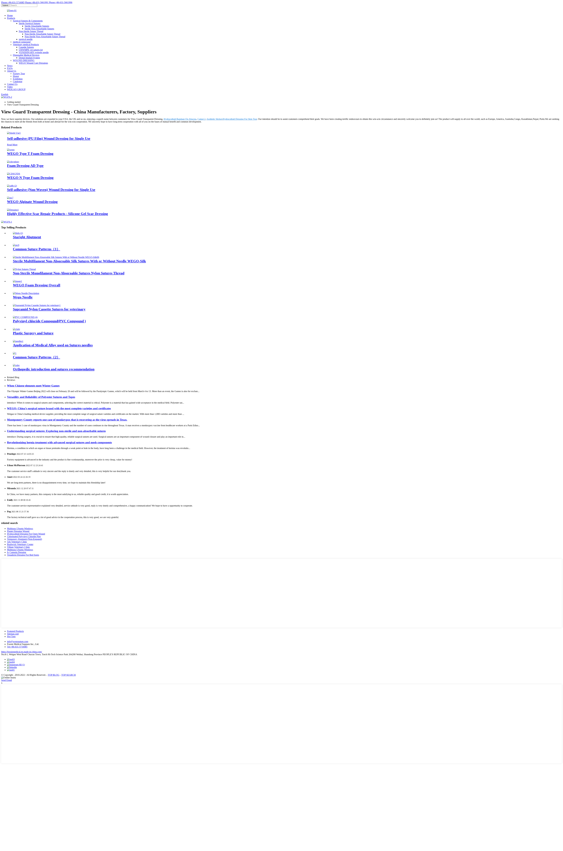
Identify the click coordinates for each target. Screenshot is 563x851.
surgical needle (26, 39)
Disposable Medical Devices (26, 55)
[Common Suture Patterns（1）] (16, 245)
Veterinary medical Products (26, 44)
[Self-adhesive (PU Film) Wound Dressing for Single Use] (14, 133)
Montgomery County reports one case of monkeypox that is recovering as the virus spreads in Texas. (67, 419)
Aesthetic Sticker (214, 119)
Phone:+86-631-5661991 (37, 2)
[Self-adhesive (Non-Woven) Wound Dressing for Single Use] (12, 186)
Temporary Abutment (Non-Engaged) (24, 539)
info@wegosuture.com (17, 641)
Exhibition (18, 79)
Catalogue (17, 81)
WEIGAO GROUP (16, 89)
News (9, 65)
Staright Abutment (27, 237)
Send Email (6, 680)
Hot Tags (11, 636)
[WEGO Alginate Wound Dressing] (10, 198)
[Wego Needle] (26, 293)
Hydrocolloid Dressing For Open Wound (26, 534)
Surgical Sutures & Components (28, 21)
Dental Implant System (29, 57)
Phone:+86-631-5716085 (12, 2)
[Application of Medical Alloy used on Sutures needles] (18, 341)
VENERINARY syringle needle (34, 52)
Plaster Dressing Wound (18, 531)
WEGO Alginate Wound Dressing (32, 202)
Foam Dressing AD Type (25, 166)
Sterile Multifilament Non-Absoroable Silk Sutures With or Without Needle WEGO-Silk (79, 261)
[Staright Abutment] (18, 233)
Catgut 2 (201, 119)
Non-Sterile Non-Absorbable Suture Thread (45, 36)
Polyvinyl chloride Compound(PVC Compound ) (49, 321)
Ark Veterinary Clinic (17, 541)
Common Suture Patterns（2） (36, 357)
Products (11, 18)
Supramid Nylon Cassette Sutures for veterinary (49, 309)
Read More (12, 144)
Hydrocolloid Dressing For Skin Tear (240, 119)
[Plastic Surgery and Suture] (16, 329)
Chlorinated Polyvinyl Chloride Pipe (24, 536)
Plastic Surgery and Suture (33, 333)
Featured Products (15, 631)
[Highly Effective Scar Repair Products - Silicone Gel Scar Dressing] (13, 210)
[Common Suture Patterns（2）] (14, 353)
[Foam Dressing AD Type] (13, 161)
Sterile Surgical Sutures (29, 23)
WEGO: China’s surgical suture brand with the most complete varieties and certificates (59, 408)
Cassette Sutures (26, 47)
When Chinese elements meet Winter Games (33, 385)
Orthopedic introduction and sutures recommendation (53, 369)
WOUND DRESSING (23, 60)
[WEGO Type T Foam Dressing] (11, 149)
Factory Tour (19, 73)
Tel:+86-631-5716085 (17, 647)
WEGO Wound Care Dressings (33, 63)
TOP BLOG (53, 675)
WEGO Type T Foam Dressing (30, 153)
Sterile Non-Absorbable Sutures (39, 28)
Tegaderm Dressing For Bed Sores (23, 555)
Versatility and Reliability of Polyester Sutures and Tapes (41, 397)
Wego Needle (23, 297)
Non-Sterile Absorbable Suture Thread (42, 34)
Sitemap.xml (13, 634)
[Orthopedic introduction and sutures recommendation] (16, 365)
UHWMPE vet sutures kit (31, 50)
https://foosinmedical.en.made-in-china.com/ (21, 651)
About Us (11, 71)
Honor (16, 76)
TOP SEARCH (68, 675)
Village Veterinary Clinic (18, 547)
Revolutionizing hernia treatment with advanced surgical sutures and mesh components (59, 442)
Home (10, 15)
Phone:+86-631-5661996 (60, 2)
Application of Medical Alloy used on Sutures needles (53, 345)
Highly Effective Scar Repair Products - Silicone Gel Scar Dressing (57, 214)
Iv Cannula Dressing (16, 552)
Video (10, 87)
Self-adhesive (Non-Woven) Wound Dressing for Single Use (51, 190)
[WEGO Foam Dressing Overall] (17, 281)
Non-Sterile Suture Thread (31, 31)
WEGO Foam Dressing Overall (36, 285)
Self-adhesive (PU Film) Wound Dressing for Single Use (48, 138)
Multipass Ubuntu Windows (20, 528)
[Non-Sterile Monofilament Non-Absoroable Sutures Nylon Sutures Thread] (24, 269)
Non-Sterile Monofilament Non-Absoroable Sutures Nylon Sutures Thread (68, 273)
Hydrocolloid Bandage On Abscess (180, 119)
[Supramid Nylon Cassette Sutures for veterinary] (37, 305)
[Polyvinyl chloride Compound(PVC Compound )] (25, 317)
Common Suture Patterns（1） (36, 249)
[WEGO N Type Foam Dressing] (13, 173)
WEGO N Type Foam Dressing (30, 178)
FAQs (10, 68)
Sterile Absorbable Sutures (37, 26)
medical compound (21, 42)
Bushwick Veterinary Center (20, 544)
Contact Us (12, 84)
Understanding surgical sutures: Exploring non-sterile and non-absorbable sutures (56, 431)
